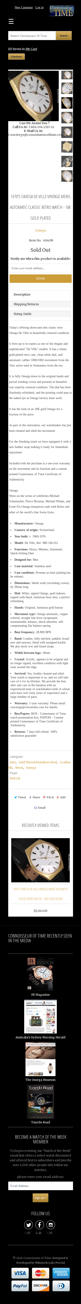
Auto (13, 762)
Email (41, 807)
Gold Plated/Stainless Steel (38, 762)
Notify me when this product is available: (40, 259)
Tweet (22, 797)
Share (36, 797)
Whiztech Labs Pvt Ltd (50, 1262)
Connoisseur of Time (37, 1258)
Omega (40, 230)
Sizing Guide (23, 314)
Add (62, 797)
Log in (39, 7)
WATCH (15, 778)
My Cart (31, 49)
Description (22, 294)
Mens (19, 768)
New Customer (24, 7)
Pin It (50, 797)
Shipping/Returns (26, 304)
